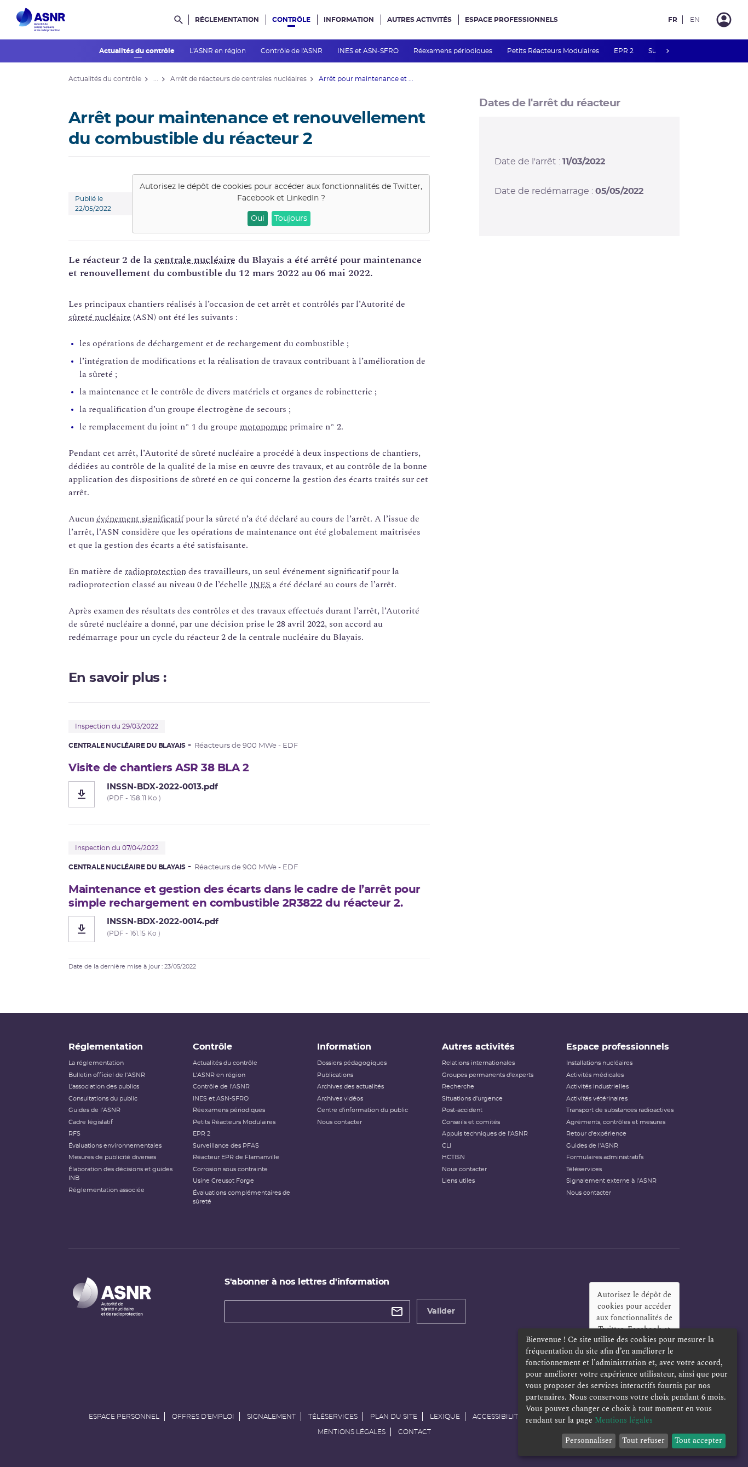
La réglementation (96, 1063)
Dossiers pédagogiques (352, 1063)
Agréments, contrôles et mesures (615, 1122)
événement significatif (139, 518)
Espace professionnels (511, 19)
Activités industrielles (597, 1087)
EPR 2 (624, 51)
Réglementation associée (106, 1190)
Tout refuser (643, 1440)
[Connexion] (724, 19)
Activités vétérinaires (597, 1099)
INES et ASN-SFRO (368, 51)
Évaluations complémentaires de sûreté (241, 1197)
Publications (335, 1075)
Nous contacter (339, 1122)
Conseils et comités (471, 1122)
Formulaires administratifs (604, 1157)
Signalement (271, 1416)
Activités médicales (595, 1075)
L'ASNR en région (218, 51)
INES (260, 584)
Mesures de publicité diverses (112, 1157)
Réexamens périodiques (453, 51)
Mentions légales (351, 1432)
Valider (441, 1311)
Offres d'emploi (203, 1416)
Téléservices (584, 1169)
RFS (74, 1134)
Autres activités (419, 19)
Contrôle (291, 19)
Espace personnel (124, 1416)
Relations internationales (478, 1063)
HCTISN (453, 1157)
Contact (414, 1432)
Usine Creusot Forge (223, 1181)
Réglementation (227, 19)
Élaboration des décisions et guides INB (120, 1174)
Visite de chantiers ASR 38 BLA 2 (158, 768)
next (667, 50)
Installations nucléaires (599, 1063)
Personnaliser (588, 1440)
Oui (257, 218)
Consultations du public (102, 1099)
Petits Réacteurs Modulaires (554, 51)
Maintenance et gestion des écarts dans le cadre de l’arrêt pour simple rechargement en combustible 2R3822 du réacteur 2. (244, 896)
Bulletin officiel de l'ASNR (106, 1075)
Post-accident (462, 1110)
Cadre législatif (90, 1122)
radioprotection (155, 571)
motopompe (263, 426)
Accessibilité (497, 1416)
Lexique (445, 1416)
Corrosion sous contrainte (230, 1169)
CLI (446, 1146)
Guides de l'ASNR (94, 1110)
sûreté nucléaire (99, 317)
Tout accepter (698, 1440)
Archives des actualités (350, 1087)
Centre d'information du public (362, 1110)
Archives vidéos (340, 1099)
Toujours (290, 218)
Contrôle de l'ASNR (292, 51)
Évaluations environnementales (115, 1146)
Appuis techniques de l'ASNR (485, 1134)
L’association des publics (103, 1087)
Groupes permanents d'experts (487, 1075)
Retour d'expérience (596, 1134)
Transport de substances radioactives (620, 1110)
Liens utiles (458, 1181)
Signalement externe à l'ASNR (611, 1181)
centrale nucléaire (194, 260)
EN (695, 19)
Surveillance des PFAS (226, 1146)
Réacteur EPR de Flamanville (236, 1157)
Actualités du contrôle (137, 51)
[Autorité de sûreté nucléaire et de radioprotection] (40, 19)
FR (672, 19)
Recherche (458, 1087)
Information (349, 19)
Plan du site (393, 1416)
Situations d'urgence (472, 1099)
